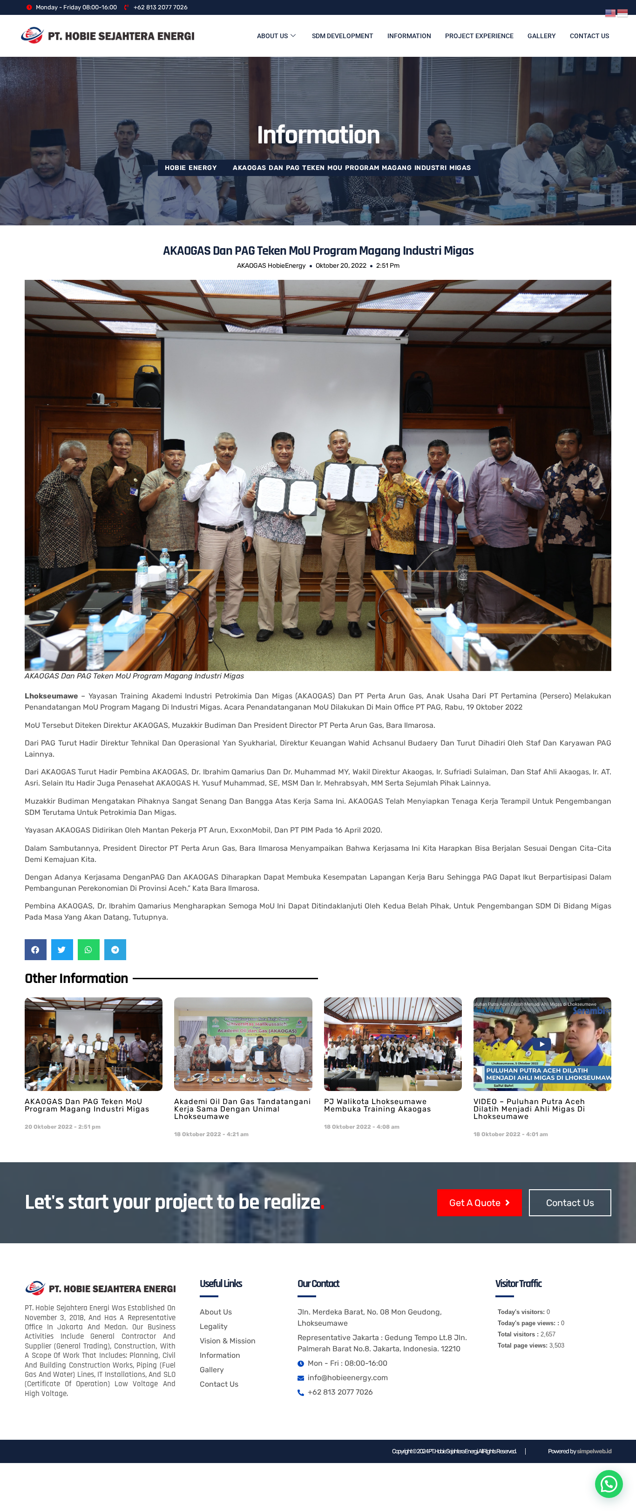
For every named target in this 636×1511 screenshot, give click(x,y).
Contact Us (589, 36)
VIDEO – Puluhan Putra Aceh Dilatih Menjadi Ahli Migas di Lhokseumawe (529, 1109)
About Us (272, 36)
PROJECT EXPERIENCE (479, 36)
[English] (611, 12)
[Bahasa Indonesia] (623, 12)
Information (409, 36)
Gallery (542, 36)
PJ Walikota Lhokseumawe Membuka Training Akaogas (377, 1105)
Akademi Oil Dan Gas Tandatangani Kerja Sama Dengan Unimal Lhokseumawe (242, 1109)
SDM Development (342, 36)
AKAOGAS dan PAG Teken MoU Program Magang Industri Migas (87, 1105)
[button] (36, 949)
